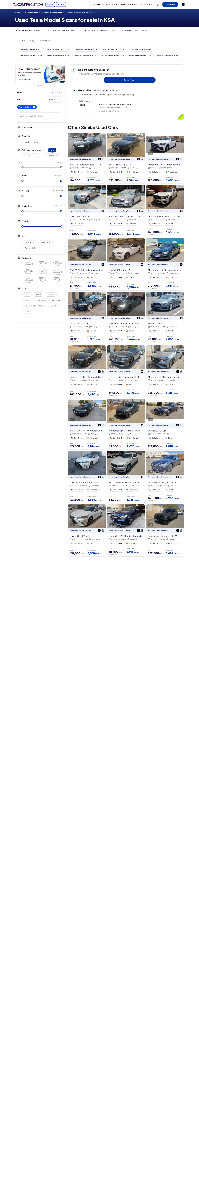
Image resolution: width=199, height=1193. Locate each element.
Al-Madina (56, 300)
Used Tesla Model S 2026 (58, 49)
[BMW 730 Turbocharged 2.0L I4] (87, 158)
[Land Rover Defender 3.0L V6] (165, 530)
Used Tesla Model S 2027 (31, 49)
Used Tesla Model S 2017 (167, 55)
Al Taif (27, 312)
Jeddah (38, 294)
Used (27, 142)
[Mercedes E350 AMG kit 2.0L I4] (126, 211)
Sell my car (170, 4)
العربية (50, 4)
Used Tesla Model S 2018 (140, 55)
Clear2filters (57, 92)
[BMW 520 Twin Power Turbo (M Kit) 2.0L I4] (87, 424)
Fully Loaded (30, 248)
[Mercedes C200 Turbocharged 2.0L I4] (126, 530)
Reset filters (129, 80)
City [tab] (32, 40)
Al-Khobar (28, 300)
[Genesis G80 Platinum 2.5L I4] (126, 371)
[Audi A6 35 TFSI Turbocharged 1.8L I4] (87, 264)
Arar (26, 306)
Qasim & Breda (39, 306)
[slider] (22, 167)
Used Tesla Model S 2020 (85, 55)
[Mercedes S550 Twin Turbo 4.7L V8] (165, 211)
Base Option (30, 242)
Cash (29, 156)
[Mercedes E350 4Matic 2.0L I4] (126, 424)
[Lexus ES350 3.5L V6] (126, 264)
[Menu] (183, 4)
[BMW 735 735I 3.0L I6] (126, 158)
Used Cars (98, 4)
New (36, 142)
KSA (60, 4)
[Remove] (34, 107)
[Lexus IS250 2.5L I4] (87, 211)
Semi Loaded (46, 242)
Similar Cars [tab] (45, 40)
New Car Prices (129, 4)
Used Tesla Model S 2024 (113, 49)
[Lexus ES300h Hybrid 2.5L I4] (87, 477)
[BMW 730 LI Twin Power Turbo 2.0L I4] (126, 477)
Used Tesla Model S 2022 (31, 55)
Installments (112, 4)
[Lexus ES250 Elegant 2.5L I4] (165, 477)
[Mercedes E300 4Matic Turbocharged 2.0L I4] (165, 371)
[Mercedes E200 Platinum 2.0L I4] (87, 371)
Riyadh (27, 294)
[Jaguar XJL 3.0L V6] (87, 318)
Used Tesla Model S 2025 (86, 49)
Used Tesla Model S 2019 (113, 55)
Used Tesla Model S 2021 (58, 55)
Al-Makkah (42, 300)
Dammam (51, 294)
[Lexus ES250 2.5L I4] (165, 424)
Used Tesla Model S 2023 (141, 49)
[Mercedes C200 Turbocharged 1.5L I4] (165, 158)
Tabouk (53, 306)
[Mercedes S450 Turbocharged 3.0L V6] (165, 264)
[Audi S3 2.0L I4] (165, 318)
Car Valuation (145, 4)
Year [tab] (23, 40)
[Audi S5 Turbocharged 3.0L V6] (126, 318)
